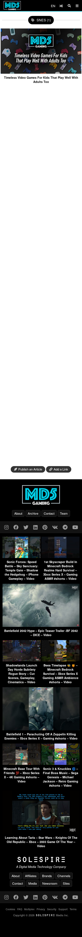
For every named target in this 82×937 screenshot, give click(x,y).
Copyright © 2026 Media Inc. (41, 915)
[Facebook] (16, 527)
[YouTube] (75, 527)
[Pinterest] (44, 527)
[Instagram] (6, 527)
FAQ (19, 909)
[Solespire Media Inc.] (41, 859)
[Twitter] (25, 527)
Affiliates (31, 876)
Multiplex (29, 909)
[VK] (55, 527)
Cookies (10, 909)
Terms (73, 909)
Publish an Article (30, 469)
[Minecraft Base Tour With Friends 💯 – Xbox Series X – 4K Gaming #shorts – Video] (22, 763)
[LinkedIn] (35, 527)
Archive (33, 513)
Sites (66, 883)
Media (32, 883)
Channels (63, 876)
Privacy (41, 909)
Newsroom (49, 883)
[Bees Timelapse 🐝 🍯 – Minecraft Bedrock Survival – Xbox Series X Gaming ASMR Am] (60, 660)
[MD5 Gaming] (41, 495)
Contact (49, 513)
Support (62, 909)
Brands (47, 876)
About (18, 513)
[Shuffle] (61, 6)
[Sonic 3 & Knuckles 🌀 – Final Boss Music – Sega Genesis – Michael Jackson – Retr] (60, 763)
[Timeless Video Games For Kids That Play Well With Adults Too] (41, 72)
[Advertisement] (41, 275)
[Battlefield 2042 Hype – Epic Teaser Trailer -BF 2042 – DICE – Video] (41, 625)
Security (51, 909)
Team (64, 513)
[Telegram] (65, 527)
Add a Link (61, 469)
